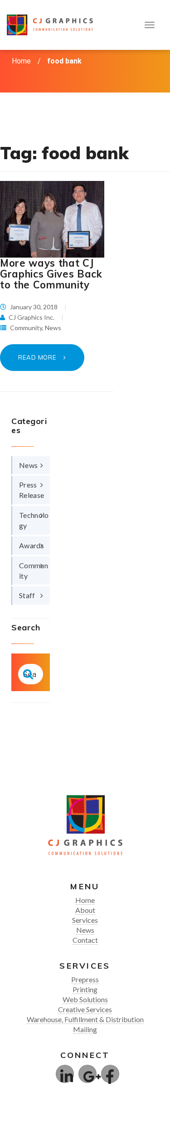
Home (21, 61)
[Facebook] (110, 1074)
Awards (31, 545)
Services (85, 920)
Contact (85, 940)
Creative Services (85, 1009)
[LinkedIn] (65, 1074)
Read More (38, 357)
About (85, 910)
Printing (85, 989)
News (53, 328)
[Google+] (87, 1074)
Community (26, 328)
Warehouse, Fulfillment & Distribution (85, 1019)
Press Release (31, 489)
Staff (27, 595)
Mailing (85, 1029)
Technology (34, 520)
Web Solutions (85, 999)
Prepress (85, 979)
